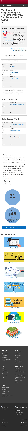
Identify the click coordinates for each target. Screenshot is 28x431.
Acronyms (4, 389)
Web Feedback (5, 396)
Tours (3, 377)
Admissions (4, 351)
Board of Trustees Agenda (20, 372)
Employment (17, 353)
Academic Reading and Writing (17, 104)
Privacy (16, 382)
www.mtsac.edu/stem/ (8, 178)
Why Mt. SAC (18, 363)
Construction (17, 373)
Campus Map (5, 372)
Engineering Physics (15, 130)
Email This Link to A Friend (21, 50)
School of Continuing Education (6, 360)
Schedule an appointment (12, 40)
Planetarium (4, 375)
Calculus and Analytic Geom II (17, 124)
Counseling (4, 355)
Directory (4, 393)
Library (16, 359)
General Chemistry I (14, 78)
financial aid (15, 220)
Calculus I (12, 66)
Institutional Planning (19, 380)
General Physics (14, 72)
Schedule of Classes (19, 361)
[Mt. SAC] (14, 1)
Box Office (4, 370)
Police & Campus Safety (7, 395)
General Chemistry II (15, 136)
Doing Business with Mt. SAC (20, 378)
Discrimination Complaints (20, 375)
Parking (3, 373)
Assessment (4, 353)
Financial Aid (4, 357)
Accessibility (17, 370)
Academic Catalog (18, 351)
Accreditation (17, 368)
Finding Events (18, 355)
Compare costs (12, 221)
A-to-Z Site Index (5, 387)
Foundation (17, 357)
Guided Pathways (7, 5)
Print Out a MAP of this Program (19, 49)
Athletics (4, 368)
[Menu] (26, 1)
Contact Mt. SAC (5, 391)
